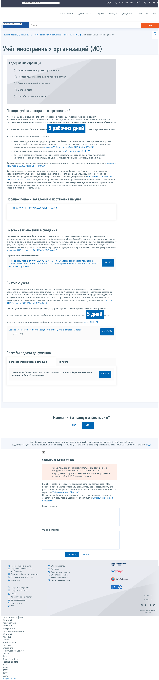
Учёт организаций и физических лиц (63, 35)
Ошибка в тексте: (50, 529)
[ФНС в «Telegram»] (154, 2)
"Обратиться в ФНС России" (65, 492)
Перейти (108, 262)
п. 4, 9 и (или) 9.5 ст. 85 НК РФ (76, 151)
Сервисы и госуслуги (107, 13)
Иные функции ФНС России (33, 35)
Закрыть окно (9, 678)
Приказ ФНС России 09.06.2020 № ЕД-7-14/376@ (34, 207)
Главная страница (11, 35)
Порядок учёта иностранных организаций (38, 70)
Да (87, 424)
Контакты (143, 13)
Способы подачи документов (32, 96)
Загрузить (107, 330)
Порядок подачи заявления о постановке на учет (42, 76)
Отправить (72, 554)
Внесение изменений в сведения (34, 83)
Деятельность (85, 13)
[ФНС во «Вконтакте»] (145, 2)
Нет (74, 424)
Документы (127, 13)
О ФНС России (66, 13)
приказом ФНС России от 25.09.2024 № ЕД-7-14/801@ (68, 147)
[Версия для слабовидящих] (109, 2)
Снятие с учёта (25, 89)
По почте (63, 362)
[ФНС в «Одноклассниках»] (149, 2)
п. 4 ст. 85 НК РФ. (91, 322)
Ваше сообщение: (51, 506)
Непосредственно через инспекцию (28, 362)
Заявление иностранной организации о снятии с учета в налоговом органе (45, 329)
